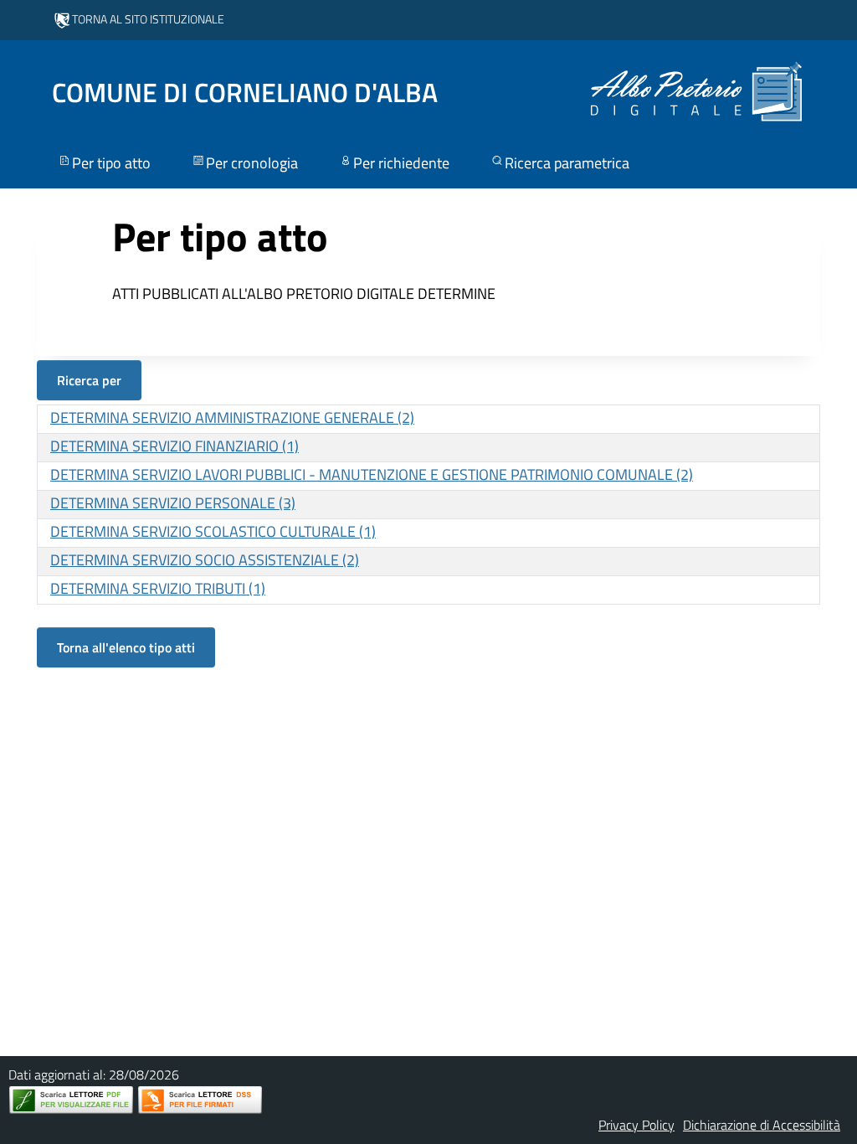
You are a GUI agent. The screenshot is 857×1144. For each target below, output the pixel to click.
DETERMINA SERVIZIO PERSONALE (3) (172, 503)
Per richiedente (401, 163)
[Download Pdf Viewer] (71, 1100)
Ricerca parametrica (567, 163)
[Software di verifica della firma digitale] (200, 1100)
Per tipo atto (111, 163)
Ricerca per (89, 380)
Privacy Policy (636, 1125)
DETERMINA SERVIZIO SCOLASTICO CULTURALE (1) (213, 531)
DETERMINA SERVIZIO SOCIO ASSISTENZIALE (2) (204, 560)
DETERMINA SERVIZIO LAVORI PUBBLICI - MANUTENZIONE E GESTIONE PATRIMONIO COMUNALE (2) (371, 474)
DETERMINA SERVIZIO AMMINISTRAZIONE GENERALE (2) (232, 417)
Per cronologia (252, 163)
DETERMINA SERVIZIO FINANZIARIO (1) (174, 446)
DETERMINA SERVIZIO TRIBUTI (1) (157, 588)
